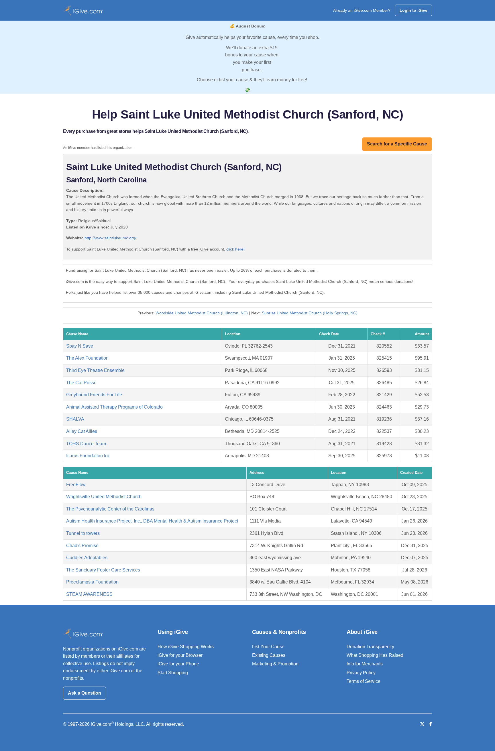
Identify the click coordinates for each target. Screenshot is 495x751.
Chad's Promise (82, 545)
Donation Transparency (370, 646)
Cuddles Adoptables (86, 557)
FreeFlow (76, 484)
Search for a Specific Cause (397, 143)
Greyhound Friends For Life (94, 394)
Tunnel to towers (83, 533)
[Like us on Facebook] (430, 724)
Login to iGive (413, 10)
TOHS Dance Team (86, 443)
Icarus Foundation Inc (88, 455)
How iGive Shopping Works (186, 646)
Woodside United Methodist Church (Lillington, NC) (202, 313)
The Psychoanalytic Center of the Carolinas (110, 508)
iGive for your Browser (180, 655)
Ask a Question (84, 693)
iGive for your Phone (178, 663)
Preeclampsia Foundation (92, 581)
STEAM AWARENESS (89, 594)
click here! (235, 249)
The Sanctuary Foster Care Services (103, 569)
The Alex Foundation (87, 358)
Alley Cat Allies (81, 431)
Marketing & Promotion (275, 663)
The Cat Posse (81, 382)
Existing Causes (268, 655)
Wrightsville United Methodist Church (104, 496)
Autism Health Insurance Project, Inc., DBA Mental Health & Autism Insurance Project (152, 521)
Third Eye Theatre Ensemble (95, 370)
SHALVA (75, 419)
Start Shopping (173, 672)
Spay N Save (79, 346)
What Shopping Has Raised (375, 655)
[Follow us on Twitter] (422, 724)
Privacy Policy (361, 672)
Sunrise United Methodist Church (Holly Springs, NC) (310, 313)
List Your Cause (268, 646)
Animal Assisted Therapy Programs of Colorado (114, 407)
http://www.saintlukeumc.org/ (110, 238)
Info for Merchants (365, 663)
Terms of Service (363, 681)
